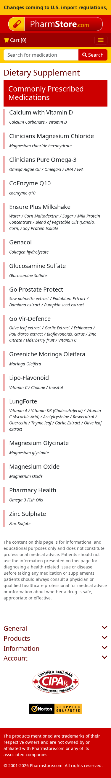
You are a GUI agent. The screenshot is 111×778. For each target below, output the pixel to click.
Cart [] (17, 40)
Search (95, 55)
